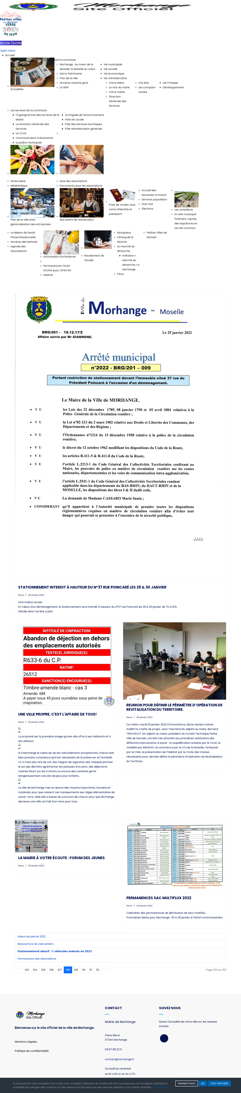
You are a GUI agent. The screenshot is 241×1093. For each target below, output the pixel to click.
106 (52, 970)
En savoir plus (160, 1087)
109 (76, 970)
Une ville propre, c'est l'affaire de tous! (57, 714)
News (21, 595)
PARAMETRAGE (186, 1083)
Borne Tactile (11, 43)
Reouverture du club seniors (35, 944)
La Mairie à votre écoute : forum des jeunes (61, 857)
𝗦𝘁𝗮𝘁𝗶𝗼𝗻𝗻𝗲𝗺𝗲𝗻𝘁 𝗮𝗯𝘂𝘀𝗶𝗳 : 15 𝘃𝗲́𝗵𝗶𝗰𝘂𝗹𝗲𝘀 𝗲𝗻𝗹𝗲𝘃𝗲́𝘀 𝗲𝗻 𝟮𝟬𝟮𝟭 (55, 951)
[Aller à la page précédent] (21, 967)
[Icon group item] (164, 1038)
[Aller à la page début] (17, 967)
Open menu (7, 51)
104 (35, 970)
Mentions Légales (26, 1042)
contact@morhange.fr (119, 1059)
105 (43, 970)
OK (202, 1083)
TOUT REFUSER (219, 1083)
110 (83, 970)
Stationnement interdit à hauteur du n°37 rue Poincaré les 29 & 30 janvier (92, 587)
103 (27, 970)
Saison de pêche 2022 (31, 936)
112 (97, 970)
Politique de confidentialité (32, 1051)
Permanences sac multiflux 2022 (158, 897)
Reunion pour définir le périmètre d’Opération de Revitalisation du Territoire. (174, 707)
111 (91, 970)
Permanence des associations (37, 959)
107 (60, 970)
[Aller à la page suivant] (103, 967)
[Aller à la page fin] (107, 967)
